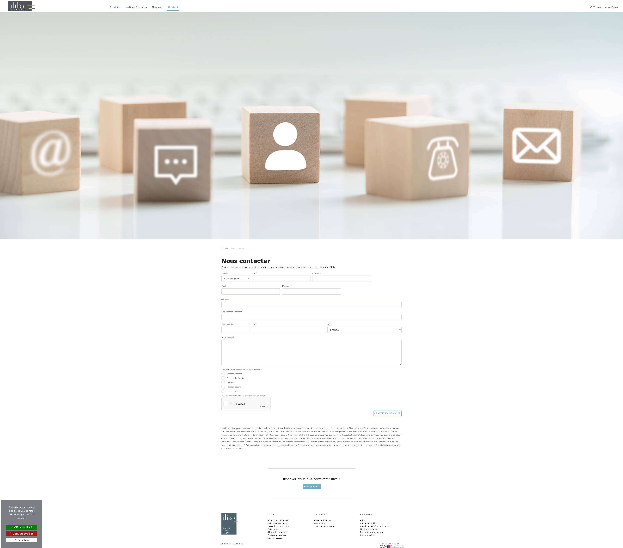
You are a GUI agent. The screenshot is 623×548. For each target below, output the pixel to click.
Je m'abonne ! (312, 486)
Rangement (319, 523)
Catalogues (273, 529)
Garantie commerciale (278, 526)
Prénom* (316, 273)
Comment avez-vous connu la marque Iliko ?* (241, 370)
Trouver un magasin (277, 535)
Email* (224, 286)
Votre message (227, 337)
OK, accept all (22, 527)
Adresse (225, 299)
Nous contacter (275, 538)
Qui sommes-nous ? (277, 523)
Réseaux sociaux (234, 387)
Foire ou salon (233, 391)
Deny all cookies (22, 533)
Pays (329, 325)
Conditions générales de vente (375, 526)
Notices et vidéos (369, 523)
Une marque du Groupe (389, 543)
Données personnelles (371, 532)
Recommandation (235, 374)
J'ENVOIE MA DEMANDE (387, 413)
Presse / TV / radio (235, 378)
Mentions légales (368, 529)
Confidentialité (367, 535)
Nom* (254, 273)
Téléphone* (287, 286)
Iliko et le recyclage (277, 532)
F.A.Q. (362, 520)
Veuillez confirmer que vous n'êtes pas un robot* (243, 396)
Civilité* (224, 273)
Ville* (254, 325)
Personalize (21, 540)
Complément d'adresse (231, 312)
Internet (230, 382)
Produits (115, 7)
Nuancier (157, 7)
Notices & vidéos (136, 7)
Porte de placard (322, 520)
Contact (173, 7)
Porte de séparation (324, 526)
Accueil (224, 248)
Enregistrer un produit (278, 520)
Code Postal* (227, 325)
